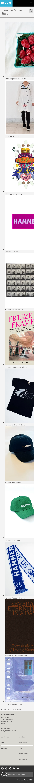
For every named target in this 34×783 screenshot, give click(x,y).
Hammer (8, 252)
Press (20, 748)
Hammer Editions (11, 309)
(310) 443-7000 (6, 728)
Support (4, 748)
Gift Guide (9, 136)
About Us (22, 737)
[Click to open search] (31, 11)
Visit (2, 743)
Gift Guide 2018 (10, 194)
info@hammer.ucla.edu (8, 731)
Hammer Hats (10, 483)
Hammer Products (12, 598)
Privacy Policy (23, 754)
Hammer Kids (10, 540)
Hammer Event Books (13, 367)
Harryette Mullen (11, 704)
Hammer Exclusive (12, 425)
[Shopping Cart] (31, 3)
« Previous (5, 709)
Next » (19, 709)
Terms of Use (23, 759)
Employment (23, 743)
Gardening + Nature (12, 79)
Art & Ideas (5, 737)
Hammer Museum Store (13, 12)
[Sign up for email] (4, 774)
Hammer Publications (13, 656)
